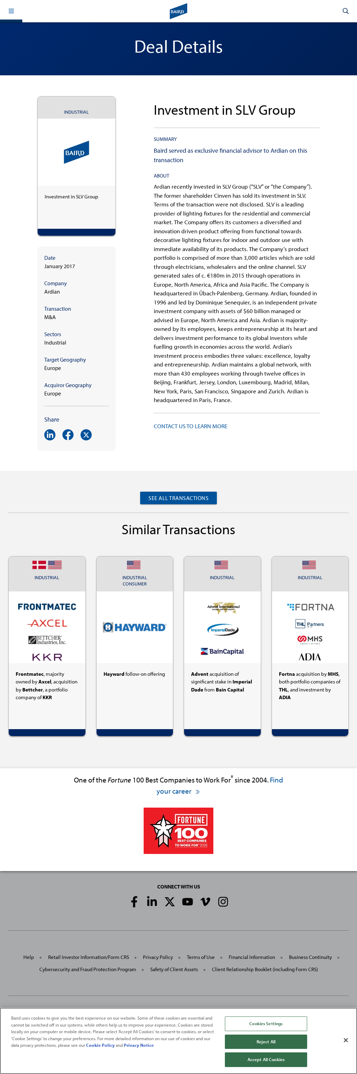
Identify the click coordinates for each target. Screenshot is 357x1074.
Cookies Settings (265, 1023)
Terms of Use (201, 957)
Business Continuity (310, 957)
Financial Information (252, 957)
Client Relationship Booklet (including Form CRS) (265, 969)
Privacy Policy (158, 957)
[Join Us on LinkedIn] (152, 901)
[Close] (346, 1040)
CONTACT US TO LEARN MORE (190, 426)
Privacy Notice (139, 1045)
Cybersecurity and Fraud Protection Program (87, 969)
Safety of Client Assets (174, 969)
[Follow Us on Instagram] (223, 901)
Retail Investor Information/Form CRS (88, 957)
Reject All (266, 1041)
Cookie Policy (100, 1045)
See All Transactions (178, 497)
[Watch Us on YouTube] (187, 901)
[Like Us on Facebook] (134, 901)
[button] (11, 11)
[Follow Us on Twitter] (169, 901)
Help (28, 957)
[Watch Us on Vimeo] (205, 901)
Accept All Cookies (266, 1059)
